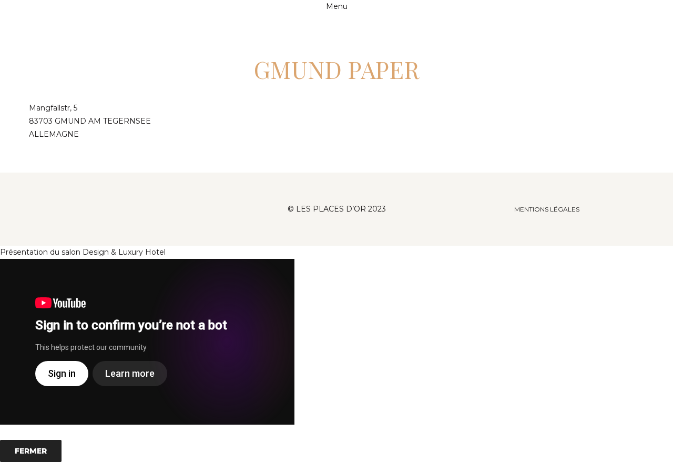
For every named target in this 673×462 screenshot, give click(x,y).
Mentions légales (546, 209)
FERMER (31, 451)
